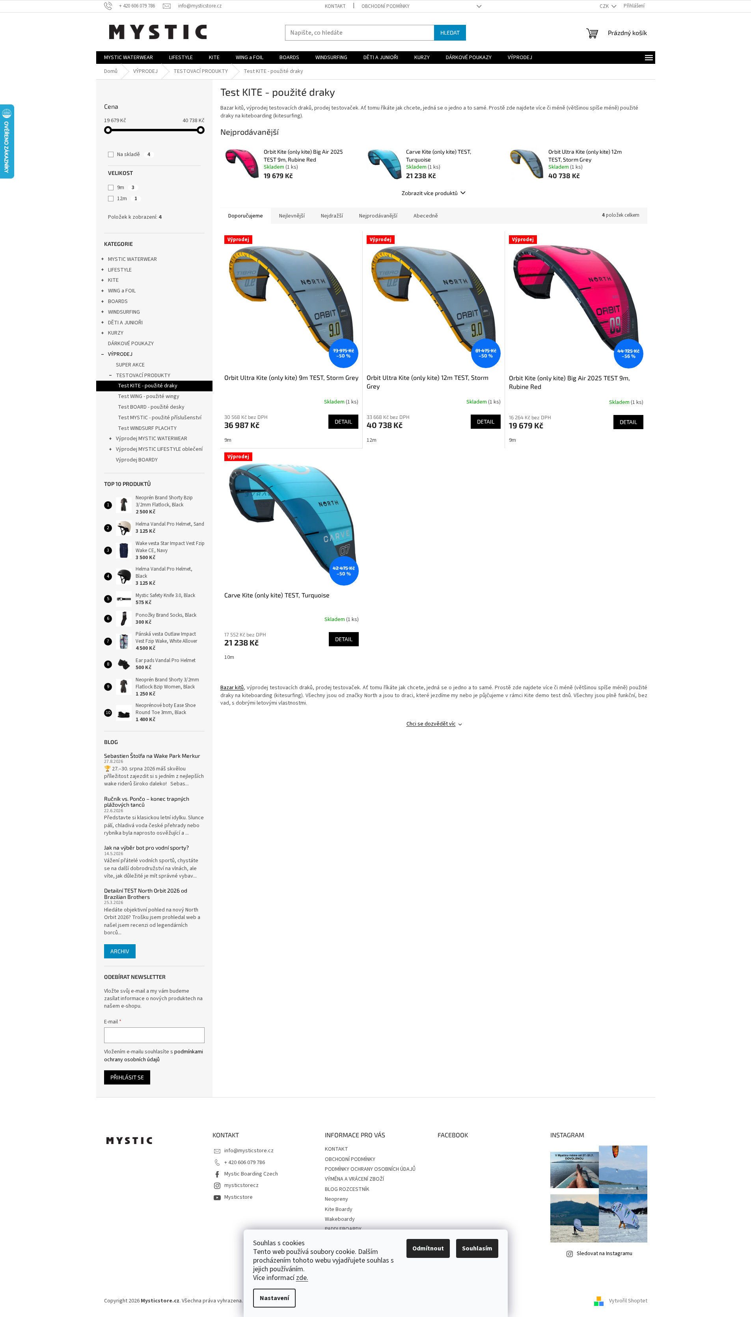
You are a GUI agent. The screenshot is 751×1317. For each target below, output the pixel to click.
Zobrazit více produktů (430, 193)
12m (127, 199)
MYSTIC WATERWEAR (132, 259)
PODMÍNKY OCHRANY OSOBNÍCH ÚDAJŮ (370, 1169)
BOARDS (118, 301)
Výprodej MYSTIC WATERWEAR (151, 439)
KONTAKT (335, 6)
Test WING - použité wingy (148, 396)
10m (229, 657)
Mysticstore (238, 1197)
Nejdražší (332, 216)
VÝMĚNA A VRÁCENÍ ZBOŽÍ (354, 1179)
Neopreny (336, 1199)
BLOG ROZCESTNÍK (347, 1189)
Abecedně (426, 216)
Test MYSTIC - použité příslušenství (159, 418)
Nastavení (274, 1298)
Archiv (119, 951)
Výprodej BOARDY (137, 460)
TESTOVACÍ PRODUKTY (143, 375)
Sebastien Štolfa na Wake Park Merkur (152, 756)
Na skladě (133, 154)
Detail (343, 421)
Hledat (450, 32)
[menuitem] (128, 57)
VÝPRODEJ (120, 354)
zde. (302, 1278)
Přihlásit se (127, 1077)
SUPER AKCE (130, 365)
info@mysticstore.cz (249, 1151)
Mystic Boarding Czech (251, 1174)
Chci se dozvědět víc (431, 724)
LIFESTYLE (120, 270)
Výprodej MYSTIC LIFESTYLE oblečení (159, 449)
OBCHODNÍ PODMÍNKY (386, 6)
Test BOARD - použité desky (151, 407)
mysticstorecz (241, 1185)
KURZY (115, 333)
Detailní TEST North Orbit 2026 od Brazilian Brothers (145, 893)
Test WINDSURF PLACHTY (147, 428)
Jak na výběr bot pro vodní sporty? (146, 847)
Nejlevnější (292, 216)
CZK (605, 6)
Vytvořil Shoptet (628, 1301)
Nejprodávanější (378, 216)
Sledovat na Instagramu (604, 1253)
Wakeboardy (340, 1219)
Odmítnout (428, 1248)
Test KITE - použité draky (147, 386)
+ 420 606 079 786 (244, 1162)
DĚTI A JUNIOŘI (125, 323)
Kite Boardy (338, 1209)
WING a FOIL (122, 291)
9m (125, 188)
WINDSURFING (124, 312)
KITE (113, 280)
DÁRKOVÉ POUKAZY (131, 344)
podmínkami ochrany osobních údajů (153, 1056)
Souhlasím (477, 1248)
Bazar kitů (232, 688)
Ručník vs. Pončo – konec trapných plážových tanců (146, 802)
